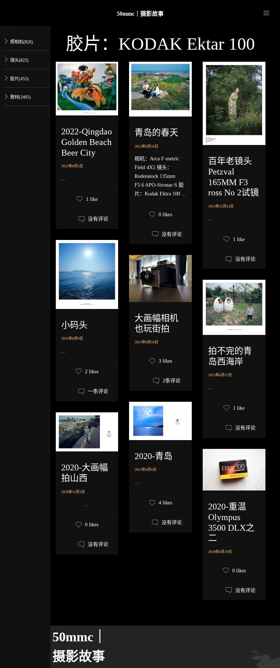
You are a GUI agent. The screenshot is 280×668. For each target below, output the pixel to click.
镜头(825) (19, 60)
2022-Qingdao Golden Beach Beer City (86, 142)
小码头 (74, 325)
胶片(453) (19, 78)
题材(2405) (20, 97)
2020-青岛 (153, 456)
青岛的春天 (156, 132)
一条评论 (98, 391)
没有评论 (98, 219)
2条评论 (171, 381)
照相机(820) (21, 42)
